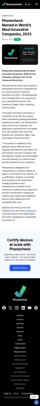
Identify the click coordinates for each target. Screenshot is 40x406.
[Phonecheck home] (12, 4)
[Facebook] (4, 308)
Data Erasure (20, 360)
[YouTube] (29, 308)
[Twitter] (10, 308)
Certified (20, 315)
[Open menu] (36, 4)
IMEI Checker (20, 384)
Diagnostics (20, 368)
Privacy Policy (27, 393)
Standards (20, 388)
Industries (20, 323)
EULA (16, 393)
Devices (20, 327)
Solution (20, 319)
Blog (20, 335)
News (20, 340)
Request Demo (20, 352)
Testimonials (20, 344)
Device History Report (20, 380)
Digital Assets (20, 348)
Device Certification (20, 364)
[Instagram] (17, 308)
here (4, 101)
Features (20, 331)
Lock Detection (20, 372)
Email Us (7, 393)
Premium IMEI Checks (20, 376)
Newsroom (7, 16)
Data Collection (20, 356)
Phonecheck (30, 211)
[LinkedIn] (23, 308)
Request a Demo (20, 268)
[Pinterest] (36, 308)
